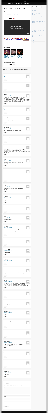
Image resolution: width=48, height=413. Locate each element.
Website (5, 401)
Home (4, 3)
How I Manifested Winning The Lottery (37, 11)
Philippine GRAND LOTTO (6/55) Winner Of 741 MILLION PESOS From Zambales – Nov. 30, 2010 (38, 25)
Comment (5, 388)
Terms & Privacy (34, 40)
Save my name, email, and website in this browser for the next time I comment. (16, 404)
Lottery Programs (19, 3)
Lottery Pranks (26, 3)
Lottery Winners (10, 3)
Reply (5, 80)
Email (5, 399)
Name (5, 396)
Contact (33, 42)
